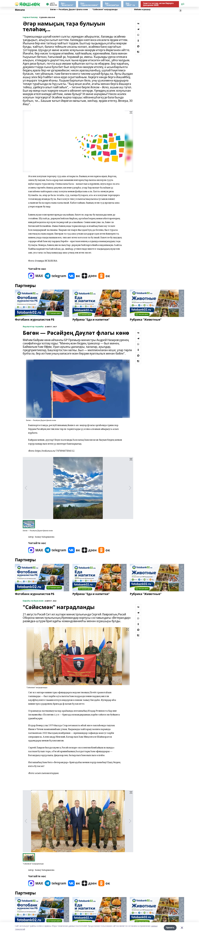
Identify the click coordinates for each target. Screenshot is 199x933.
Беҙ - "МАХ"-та (130, 4)
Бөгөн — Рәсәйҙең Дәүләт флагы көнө (69, 9)
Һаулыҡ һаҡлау (30, 17)
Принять (170, 927)
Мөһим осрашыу (142, 9)
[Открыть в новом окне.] (35, 276)
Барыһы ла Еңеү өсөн (33, 601)
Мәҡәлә (20, 9)
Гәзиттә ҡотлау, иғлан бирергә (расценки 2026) (158, 4)
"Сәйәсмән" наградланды (105, 9)
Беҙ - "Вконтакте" (67, 4)
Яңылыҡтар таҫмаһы (33, 326)
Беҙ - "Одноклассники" (89, 4)
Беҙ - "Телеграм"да (112, 4)
